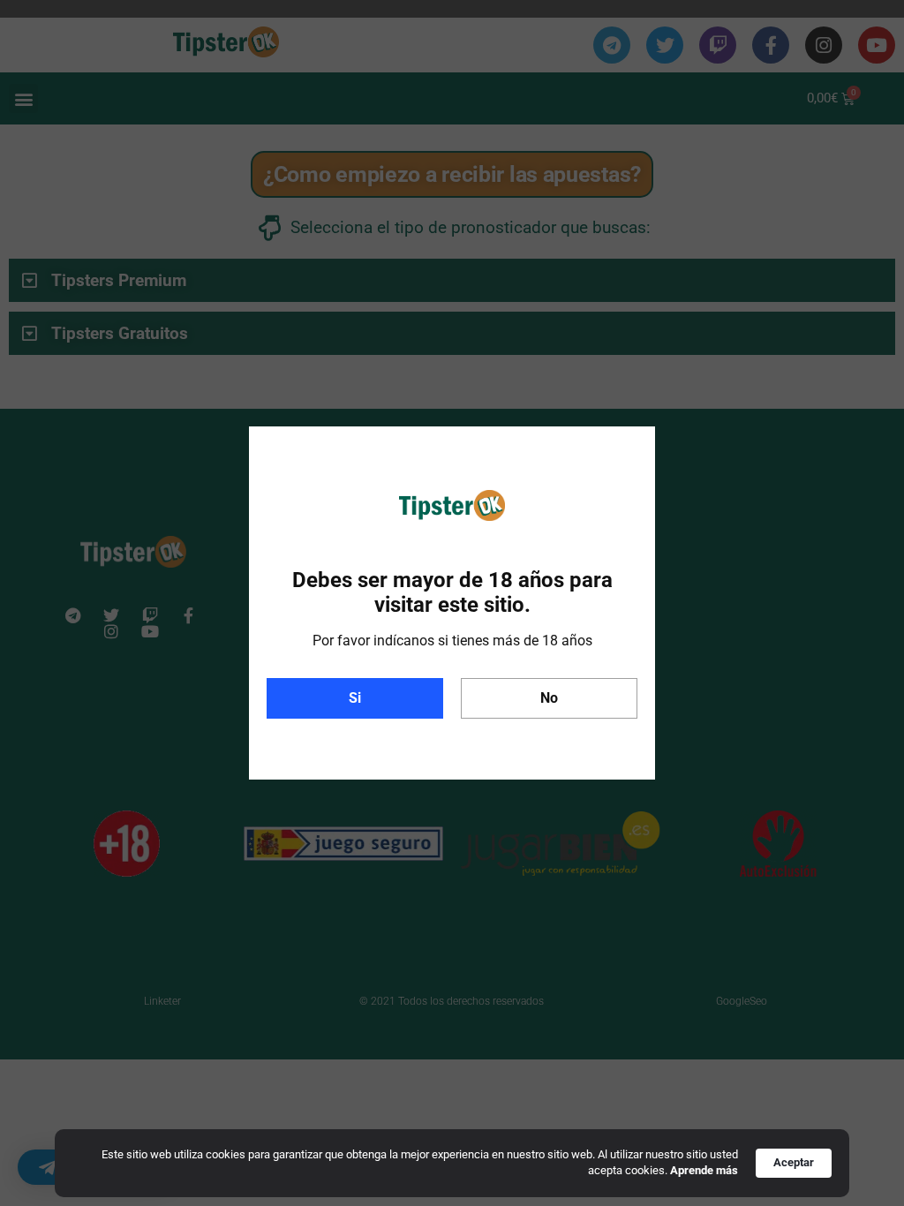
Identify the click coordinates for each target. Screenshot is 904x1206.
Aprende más (704, 1170)
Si (355, 698)
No (549, 698)
